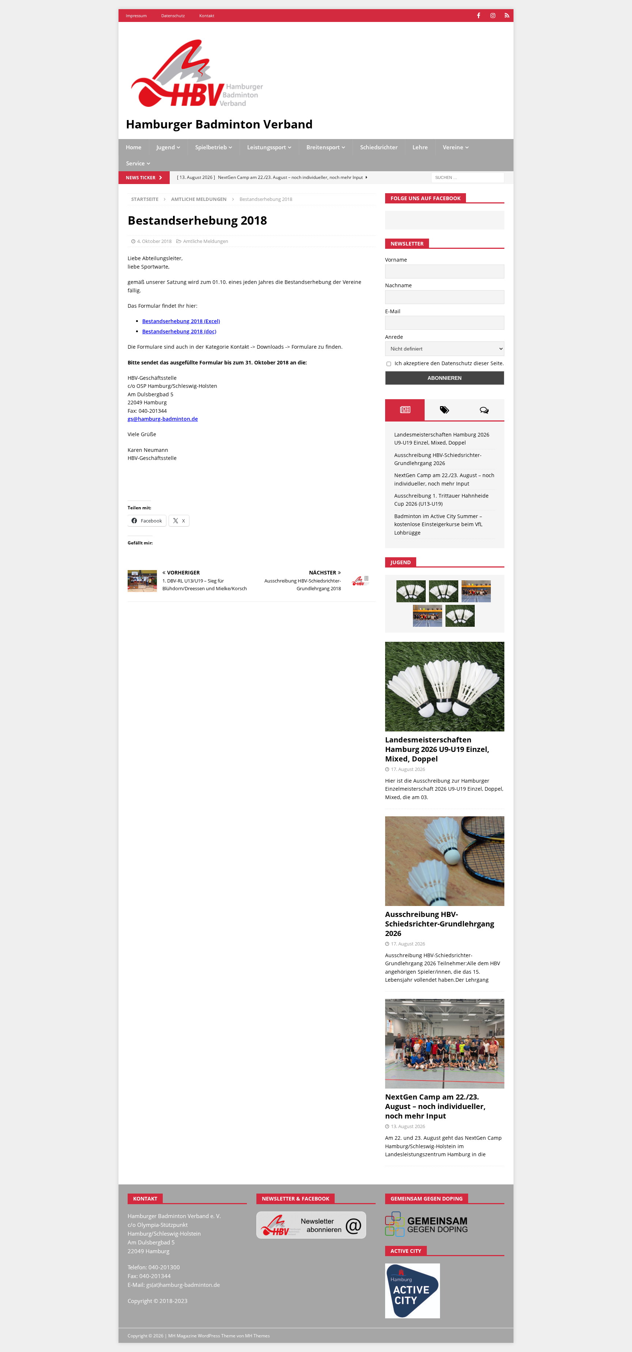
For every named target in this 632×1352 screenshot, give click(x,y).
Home (134, 147)
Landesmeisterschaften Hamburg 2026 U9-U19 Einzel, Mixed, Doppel (437, 749)
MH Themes (257, 1336)
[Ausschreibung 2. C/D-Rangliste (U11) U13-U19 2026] (460, 616)
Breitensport (323, 147)
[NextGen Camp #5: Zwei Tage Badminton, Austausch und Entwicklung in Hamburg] (476, 591)
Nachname (398, 285)
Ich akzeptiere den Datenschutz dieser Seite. (449, 363)
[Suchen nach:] (467, 177)
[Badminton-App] (507, 15)
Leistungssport (266, 147)
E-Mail (392, 311)
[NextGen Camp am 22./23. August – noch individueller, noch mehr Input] (444, 1044)
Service (135, 163)
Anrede (394, 336)
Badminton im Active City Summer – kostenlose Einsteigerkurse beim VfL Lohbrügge (438, 524)
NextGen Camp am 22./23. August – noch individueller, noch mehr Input (435, 1106)
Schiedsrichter (379, 147)
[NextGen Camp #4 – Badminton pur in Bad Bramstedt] (427, 616)
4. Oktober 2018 (154, 241)
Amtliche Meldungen (205, 241)
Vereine (453, 147)
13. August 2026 (408, 1126)
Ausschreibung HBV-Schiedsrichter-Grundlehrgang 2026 (439, 923)
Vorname (396, 259)
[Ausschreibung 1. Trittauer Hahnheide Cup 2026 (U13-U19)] (443, 591)
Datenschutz (173, 15)
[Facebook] (478, 15)
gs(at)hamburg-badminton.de (183, 1284)
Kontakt (206, 15)
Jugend (166, 147)
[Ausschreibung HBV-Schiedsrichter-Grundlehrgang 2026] (444, 861)
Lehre (420, 147)
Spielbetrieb (211, 147)
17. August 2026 (408, 769)
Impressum (136, 15)
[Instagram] (492, 15)
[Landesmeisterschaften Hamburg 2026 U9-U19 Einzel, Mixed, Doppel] (411, 591)
